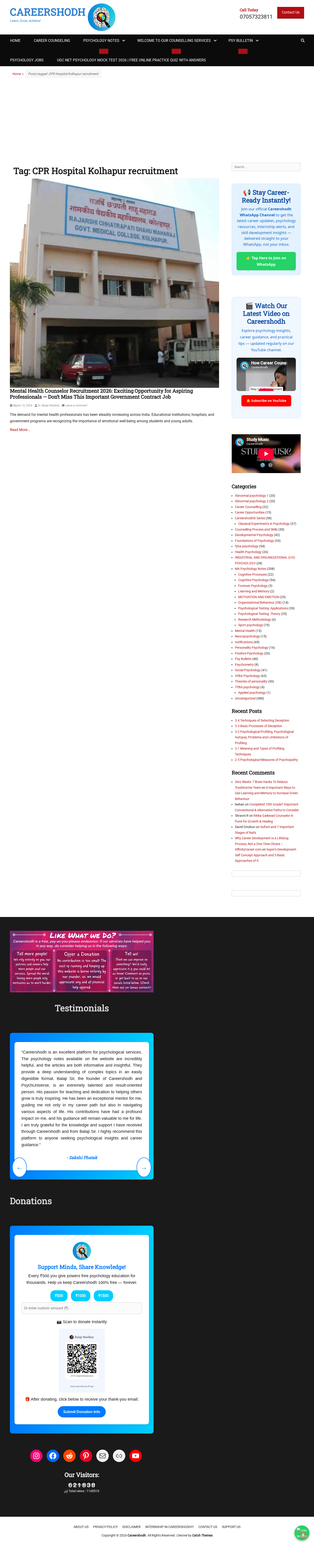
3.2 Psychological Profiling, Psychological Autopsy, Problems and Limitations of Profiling (264, 737)
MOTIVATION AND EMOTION (258, 597)
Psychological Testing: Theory (259, 614)
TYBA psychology (247, 687)
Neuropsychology (247, 636)
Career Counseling (52, 40)
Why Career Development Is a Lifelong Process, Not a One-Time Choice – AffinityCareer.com (261, 843)
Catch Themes (202, 1475)
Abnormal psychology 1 (251, 495)
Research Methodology (254, 619)
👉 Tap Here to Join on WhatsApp (266, 261)
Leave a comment (76, 405)
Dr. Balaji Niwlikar (49, 405)
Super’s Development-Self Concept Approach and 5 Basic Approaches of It (266, 855)
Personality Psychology (251, 647)
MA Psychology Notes (250, 569)
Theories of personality (251, 681)
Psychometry (244, 664)
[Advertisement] (157, 120)
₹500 (59, 1236)
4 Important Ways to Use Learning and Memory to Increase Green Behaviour (266, 793)
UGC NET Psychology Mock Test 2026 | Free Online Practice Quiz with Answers (131, 60)
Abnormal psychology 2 (251, 501)
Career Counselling (248, 507)
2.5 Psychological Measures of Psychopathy (266, 760)
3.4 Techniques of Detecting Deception (262, 720)
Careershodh (48, 11)
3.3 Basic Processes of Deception (258, 726)
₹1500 (103, 1236)
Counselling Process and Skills (256, 529)
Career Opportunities (250, 512)
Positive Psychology (249, 653)
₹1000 (81, 1236)
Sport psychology (250, 625)
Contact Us (291, 12)
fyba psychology (246, 546)
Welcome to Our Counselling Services (174, 40)
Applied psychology (252, 692)
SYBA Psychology (247, 676)
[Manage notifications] (303, 1535)
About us (81, 1467)
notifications (244, 642)
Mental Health (245, 631)
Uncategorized (245, 698)
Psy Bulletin (240, 40)
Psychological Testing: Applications (263, 608)
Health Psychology (248, 552)
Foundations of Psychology (254, 541)
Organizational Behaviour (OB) (260, 602)
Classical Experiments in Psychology (264, 523)
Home (15, 40)
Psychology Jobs (27, 60)
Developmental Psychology (254, 535)
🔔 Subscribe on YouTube (266, 400)
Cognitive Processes (252, 574)
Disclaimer (131, 1467)
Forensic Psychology (253, 586)
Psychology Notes (101, 40)
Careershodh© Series (250, 518)
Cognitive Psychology (253, 580)
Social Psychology (248, 670)
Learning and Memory (253, 591)
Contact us (207, 1467)
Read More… (20, 430)
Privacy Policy (105, 1467)
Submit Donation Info (81, 1352)
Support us (231, 1467)
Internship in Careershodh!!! (169, 1467)
